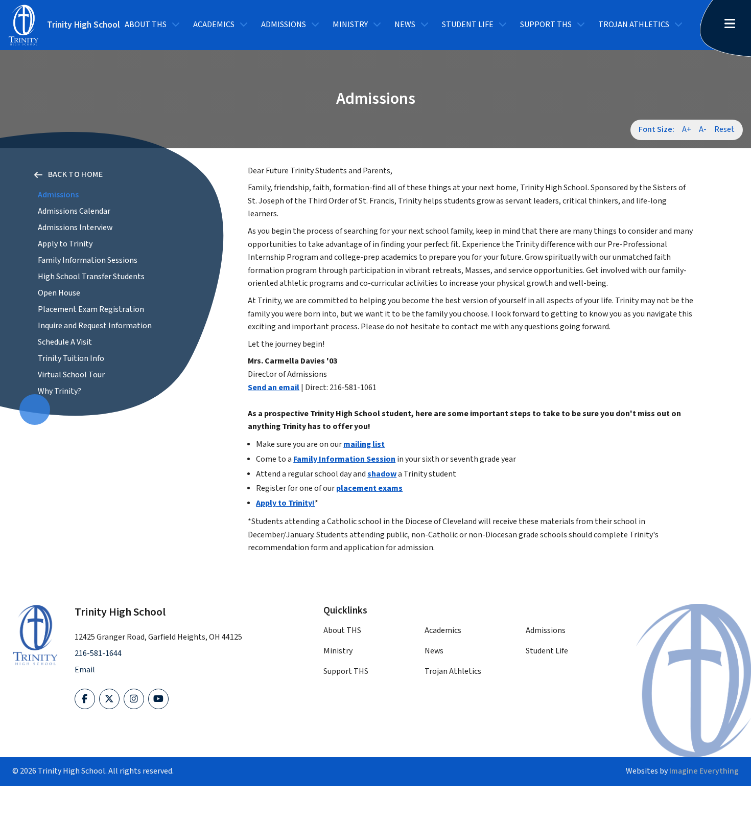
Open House (59, 293)
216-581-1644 (98, 653)
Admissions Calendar (74, 211)
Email (85, 670)
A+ (686, 129)
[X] (109, 699)
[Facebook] (85, 699)
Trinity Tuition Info (71, 358)
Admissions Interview (75, 227)
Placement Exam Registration (91, 309)
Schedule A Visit (65, 342)
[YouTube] (158, 699)
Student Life (468, 24)
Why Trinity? (59, 391)
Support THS (546, 24)
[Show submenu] (176, 25)
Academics (213, 24)
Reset (724, 129)
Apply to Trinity (65, 244)
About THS (146, 24)
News (404, 24)
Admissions (283, 24)
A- (703, 129)
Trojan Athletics (633, 24)
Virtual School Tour (71, 375)
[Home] (35, 635)
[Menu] (733, 24)
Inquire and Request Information (95, 326)
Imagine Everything (704, 771)
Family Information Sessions (87, 260)
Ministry (350, 24)
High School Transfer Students (91, 276)
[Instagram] (134, 699)
